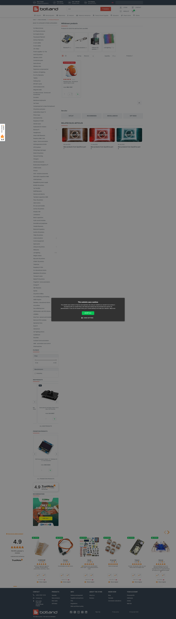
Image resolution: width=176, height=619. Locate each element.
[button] (88, 318)
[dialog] (88, 309)
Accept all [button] (88, 313)
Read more (112, 308)
